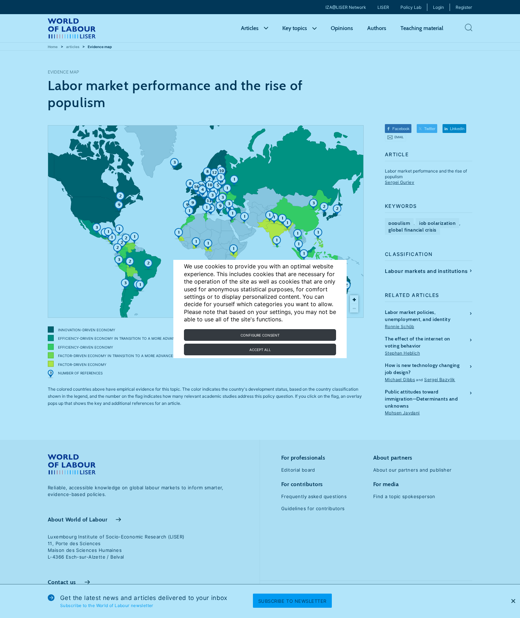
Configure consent (260, 335)
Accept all (260, 350)
